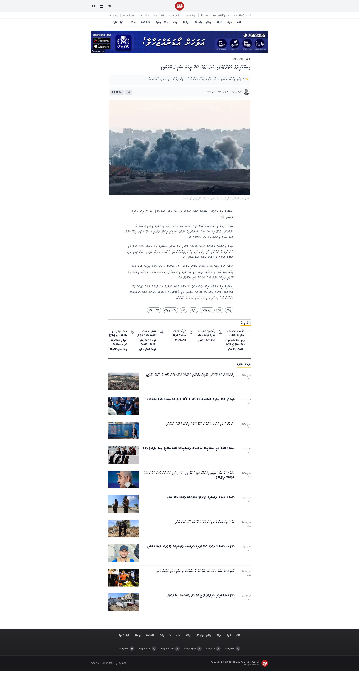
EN (109, 6)
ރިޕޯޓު (175, 22)
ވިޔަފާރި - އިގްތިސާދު (203, 22)
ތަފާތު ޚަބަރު (145, 22)
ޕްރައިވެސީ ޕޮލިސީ (121, 663)
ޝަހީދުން (193, 310)
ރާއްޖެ (239, 22)
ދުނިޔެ (229, 22)
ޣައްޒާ (219, 310)
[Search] (93, 6)
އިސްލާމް (132, 22)
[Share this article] (128, 92)
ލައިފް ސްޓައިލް (118, 22)
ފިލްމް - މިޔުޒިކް (162, 22)
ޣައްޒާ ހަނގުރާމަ (238, 59)
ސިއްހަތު (186, 22)
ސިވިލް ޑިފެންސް (207, 310)
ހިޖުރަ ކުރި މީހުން (170, 310)
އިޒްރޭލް (229, 310)
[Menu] (265, 6)
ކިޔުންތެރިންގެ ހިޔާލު (108, 663)
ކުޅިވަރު (219, 22)
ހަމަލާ (183, 310)
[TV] (101, 6)
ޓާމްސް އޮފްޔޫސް (95, 663)
